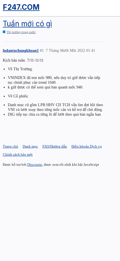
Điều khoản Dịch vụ (86, 146)
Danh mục (30, 146)
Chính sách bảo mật (18, 154)
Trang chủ (10, 146)
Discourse (34, 164)
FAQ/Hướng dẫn (54, 146)
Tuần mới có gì (27, 23)
